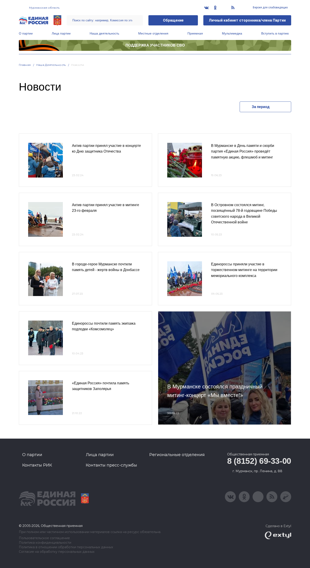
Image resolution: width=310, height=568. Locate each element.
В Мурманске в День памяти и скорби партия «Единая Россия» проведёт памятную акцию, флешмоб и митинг (242, 151)
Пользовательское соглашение (44, 538)
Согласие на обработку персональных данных (56, 552)
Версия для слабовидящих (270, 7)
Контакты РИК (37, 465)
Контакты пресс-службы (111, 465)
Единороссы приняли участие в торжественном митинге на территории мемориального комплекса (244, 270)
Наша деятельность (104, 33)
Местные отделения (153, 33)
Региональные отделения (177, 454)
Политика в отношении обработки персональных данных (66, 547)
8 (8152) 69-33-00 (259, 461)
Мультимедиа (232, 33)
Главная (25, 65)
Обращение (173, 20)
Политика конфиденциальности (45, 543)
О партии (26, 33)
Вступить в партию (275, 33)
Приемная (195, 33)
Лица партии (61, 33)
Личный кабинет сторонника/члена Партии (247, 20)
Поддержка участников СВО (155, 45)
